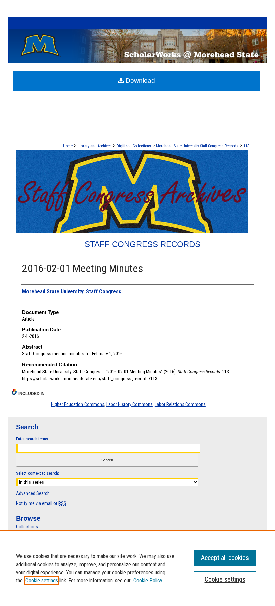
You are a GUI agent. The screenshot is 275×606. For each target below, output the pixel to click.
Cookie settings (41, 580)
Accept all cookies (225, 558)
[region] (137, 568)
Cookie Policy (147, 580)
